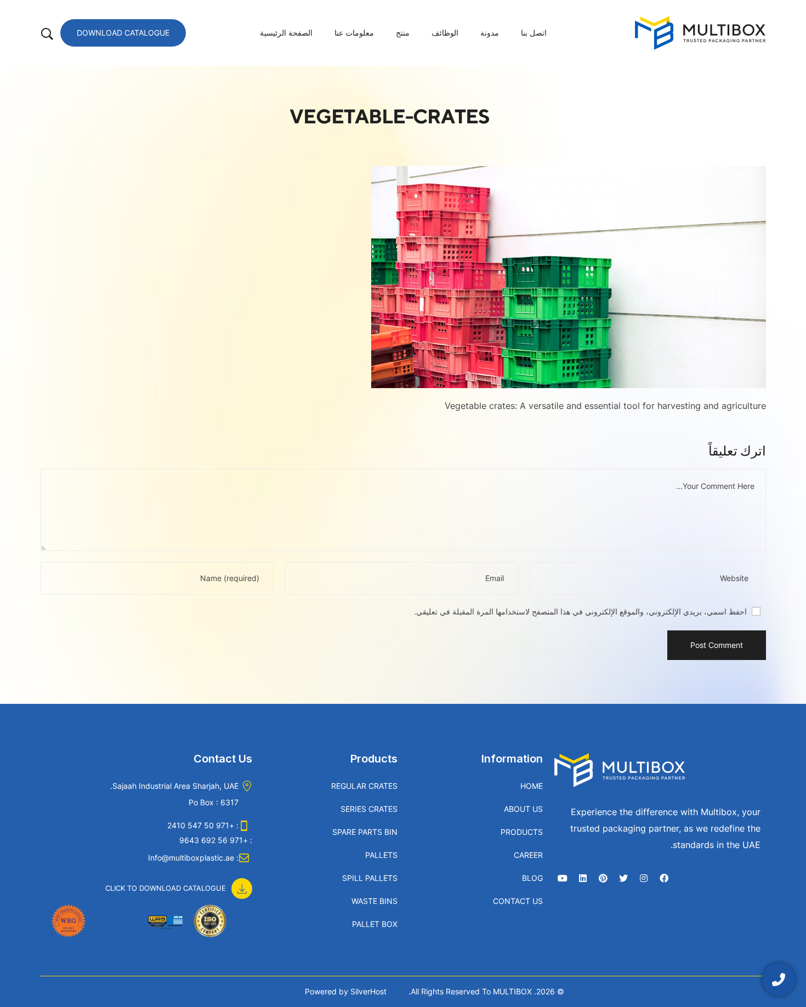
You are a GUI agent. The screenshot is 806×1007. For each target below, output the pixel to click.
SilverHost (368, 991)
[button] (178, 882)
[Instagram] (643, 878)
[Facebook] (664, 878)
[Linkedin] (583, 878)
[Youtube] (562, 878)
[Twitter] (623, 878)
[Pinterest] (603, 878)
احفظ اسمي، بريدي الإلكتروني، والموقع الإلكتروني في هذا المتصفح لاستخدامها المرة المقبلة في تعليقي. (580, 611)
